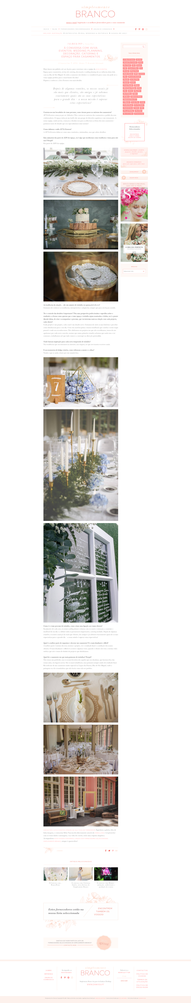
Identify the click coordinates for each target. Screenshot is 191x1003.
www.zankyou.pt (95, 984)
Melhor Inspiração (53, 33)
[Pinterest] (139, 29)
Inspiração (126, 82)
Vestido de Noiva (128, 108)
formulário (99, 833)
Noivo (125, 91)
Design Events (134, 71)
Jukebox (133, 82)
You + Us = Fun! (128, 113)
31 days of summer (129, 59)
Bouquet (139, 65)
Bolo (134, 65)
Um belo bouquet (128, 105)
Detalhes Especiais (128, 74)
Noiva (139, 88)
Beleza (140, 62)
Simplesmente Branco (136, 96)
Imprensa (48, 974)
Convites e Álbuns (133, 68)
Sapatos (135, 93)
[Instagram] (146, 29)
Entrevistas (71, 33)
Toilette (142, 102)
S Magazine (127, 102)
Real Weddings (127, 93)
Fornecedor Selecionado (95, 63)
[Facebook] (136, 29)
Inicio (46, 29)
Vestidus (136, 108)
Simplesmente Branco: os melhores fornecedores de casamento (95, 11)
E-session (141, 74)
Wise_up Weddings (128, 111)
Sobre (49, 970)
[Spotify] (143, 29)
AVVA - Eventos (78, 63)
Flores (125, 76)
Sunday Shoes (135, 102)
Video (141, 108)
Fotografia (126, 79)
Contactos (142, 970)
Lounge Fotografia (128, 85)
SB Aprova (126, 96)
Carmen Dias (142, 998)
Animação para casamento (130, 62)
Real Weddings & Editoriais (94, 33)
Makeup (137, 85)
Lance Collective (100, 998)
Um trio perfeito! (139, 105)
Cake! (125, 68)
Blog (55, 29)
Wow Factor (138, 111)
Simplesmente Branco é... (130, 99)
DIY (136, 74)
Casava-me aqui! (119, 33)
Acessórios (139, 59)
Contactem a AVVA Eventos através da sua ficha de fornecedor (69, 830)
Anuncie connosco (103, 29)
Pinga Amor (137, 91)
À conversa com (64, 63)
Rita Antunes (123, 998)
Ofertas (130, 91)
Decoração (126, 71)
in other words (134, 79)
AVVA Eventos (101, 69)
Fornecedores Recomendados (75, 29)
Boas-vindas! (127, 65)
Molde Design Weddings (130, 88)
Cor (141, 68)
